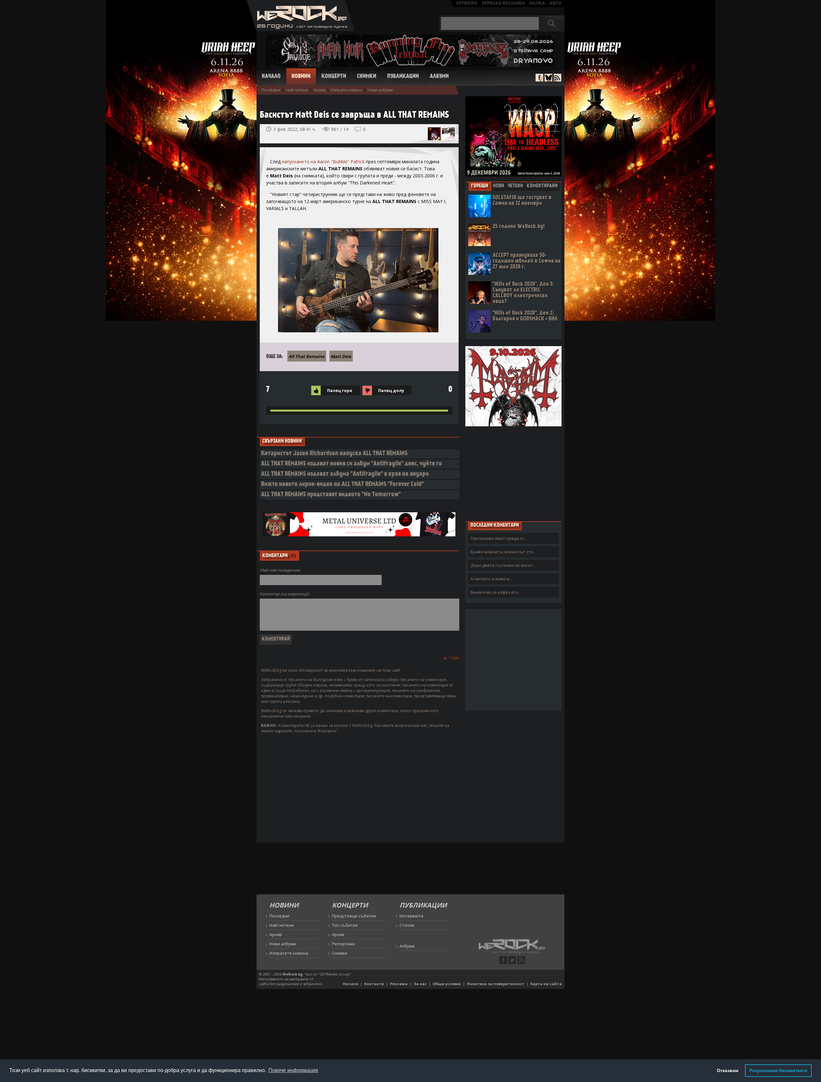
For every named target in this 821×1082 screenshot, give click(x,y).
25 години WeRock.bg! (519, 226)
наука (537, 3)
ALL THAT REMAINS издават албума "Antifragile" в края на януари (345, 474)
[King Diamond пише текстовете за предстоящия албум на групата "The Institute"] (434, 133)
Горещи (479, 186)
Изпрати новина (346, 90)
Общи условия (447, 983)
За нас (420, 983)
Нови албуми (380, 90)
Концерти (333, 77)
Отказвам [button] (727, 1070)
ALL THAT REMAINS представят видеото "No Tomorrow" (331, 495)
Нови (498, 186)
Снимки (366, 77)
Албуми (439, 77)
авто (555, 3)
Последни (270, 90)
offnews (467, 3)
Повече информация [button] (293, 1070)
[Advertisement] (513, 473)
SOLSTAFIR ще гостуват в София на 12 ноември (522, 200)
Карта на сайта (546, 983)
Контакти (374, 983)
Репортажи (343, 944)
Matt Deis (341, 356)
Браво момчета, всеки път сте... (503, 552)
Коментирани (542, 186)
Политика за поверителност (495, 983)
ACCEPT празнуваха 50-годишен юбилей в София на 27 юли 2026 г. (527, 261)
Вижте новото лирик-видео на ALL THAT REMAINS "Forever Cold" (342, 484)
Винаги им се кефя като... (495, 592)
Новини (301, 77)
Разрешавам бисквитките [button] (778, 1070)
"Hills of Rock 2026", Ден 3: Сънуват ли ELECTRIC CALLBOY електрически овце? (523, 293)
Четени (515, 186)
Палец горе (339, 390)
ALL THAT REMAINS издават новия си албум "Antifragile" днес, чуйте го (351, 464)
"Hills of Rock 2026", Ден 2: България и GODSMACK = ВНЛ (525, 316)
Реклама (399, 983)
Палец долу (391, 390)
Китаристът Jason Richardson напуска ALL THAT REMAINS (334, 454)
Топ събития (345, 925)
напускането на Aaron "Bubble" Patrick (323, 161)
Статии (407, 925)
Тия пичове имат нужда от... (499, 538)
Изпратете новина (288, 953)
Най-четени (297, 90)
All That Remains (306, 356)
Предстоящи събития (354, 916)
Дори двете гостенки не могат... (503, 565)
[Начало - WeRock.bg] (300, 29)
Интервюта (411, 916)
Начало (271, 77)
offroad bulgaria (503, 3)
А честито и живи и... (491, 579)
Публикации (403, 77)
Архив (319, 90)
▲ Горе (451, 657)
